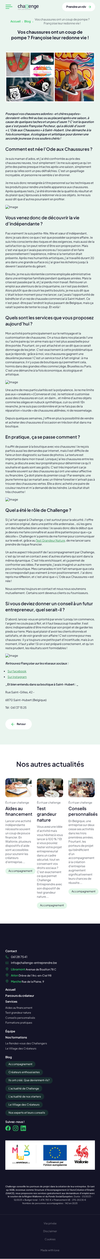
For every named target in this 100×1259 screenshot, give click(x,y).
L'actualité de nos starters (24, 1096)
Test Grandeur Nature (50, 540)
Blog (27, 21)
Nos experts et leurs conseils (26, 1112)
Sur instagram (17, 677)
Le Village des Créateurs (24, 1104)
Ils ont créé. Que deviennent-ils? (29, 1080)
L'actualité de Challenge (23, 1088)
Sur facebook (17, 671)
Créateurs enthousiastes (24, 1072)
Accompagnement (20, 1064)
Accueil (15, 21)
